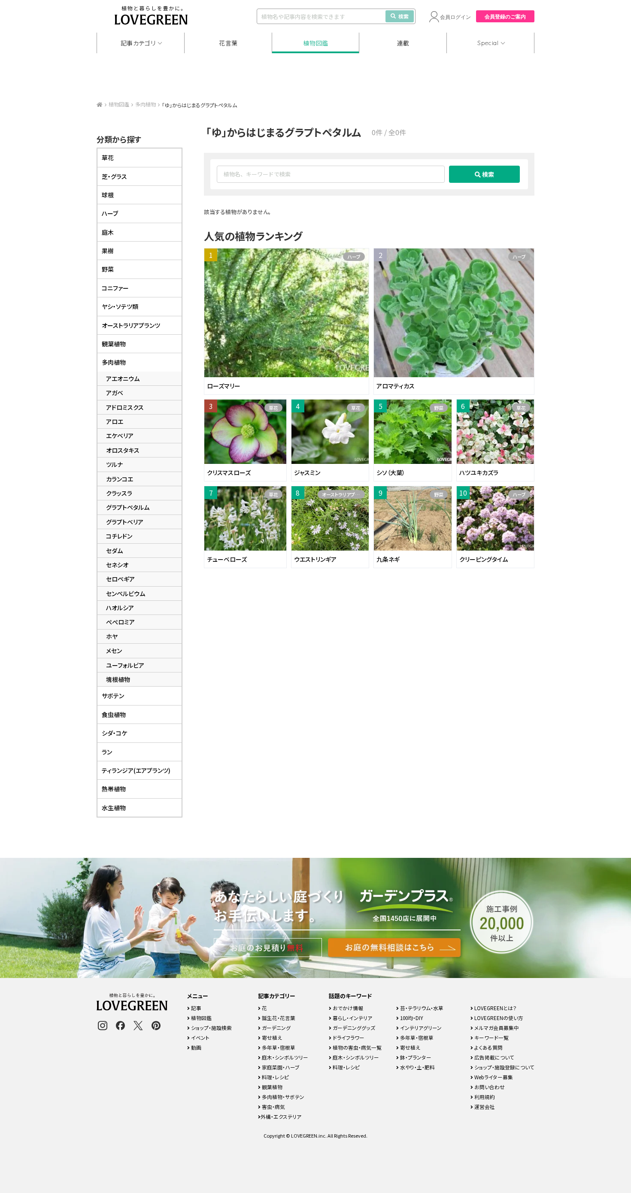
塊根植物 (118, 679)
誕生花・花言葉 (278, 1017)
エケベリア (119, 435)
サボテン (113, 695)
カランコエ (119, 479)
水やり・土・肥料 (417, 1067)
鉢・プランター (415, 1057)
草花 (273, 407)
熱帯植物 (114, 788)
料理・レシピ (275, 1077)
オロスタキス (123, 450)
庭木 (108, 232)
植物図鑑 (315, 43)
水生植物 (114, 807)
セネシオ (117, 564)
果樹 (108, 250)
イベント (199, 1037)
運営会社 (484, 1106)
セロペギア (120, 579)
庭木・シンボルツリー (284, 1057)
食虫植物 (114, 714)
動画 (195, 1047)
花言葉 (228, 43)
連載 (403, 43)
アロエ (114, 421)
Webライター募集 (493, 1077)
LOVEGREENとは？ (495, 1007)
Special (488, 43)
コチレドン (119, 536)
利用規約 (484, 1096)
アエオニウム (123, 378)
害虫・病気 (273, 1106)
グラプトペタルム (127, 507)
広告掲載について (493, 1057)
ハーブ (354, 256)
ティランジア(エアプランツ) (136, 770)
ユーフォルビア (125, 665)
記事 (195, 1007)
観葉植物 (114, 343)
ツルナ (114, 464)
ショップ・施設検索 (211, 1027)
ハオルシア (120, 607)
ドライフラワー (347, 1037)
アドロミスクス (125, 407)
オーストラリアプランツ (343, 494)
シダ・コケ (114, 733)
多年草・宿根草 (278, 1047)
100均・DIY (411, 1017)
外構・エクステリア (281, 1116)
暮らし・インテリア (351, 1017)
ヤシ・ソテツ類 (120, 306)
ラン (107, 752)
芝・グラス (114, 176)
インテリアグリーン (420, 1027)
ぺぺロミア (120, 622)
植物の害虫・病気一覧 (356, 1047)
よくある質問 (488, 1047)
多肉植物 (145, 104)
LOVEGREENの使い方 (498, 1017)
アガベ (114, 392)
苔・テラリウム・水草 (421, 1007)
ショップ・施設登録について (503, 1067)
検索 (403, 16)
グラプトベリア (124, 522)
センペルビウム (125, 593)
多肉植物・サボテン (282, 1096)
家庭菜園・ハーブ (280, 1067)
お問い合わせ (489, 1086)
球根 (108, 195)
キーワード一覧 (491, 1037)
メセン (114, 650)
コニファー (115, 288)
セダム (114, 550)
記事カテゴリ (138, 43)
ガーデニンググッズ (353, 1027)
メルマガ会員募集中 (496, 1027)
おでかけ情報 (347, 1007)
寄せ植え (271, 1037)
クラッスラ (119, 493)
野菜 (438, 407)
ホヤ (112, 636)
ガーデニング (276, 1027)
